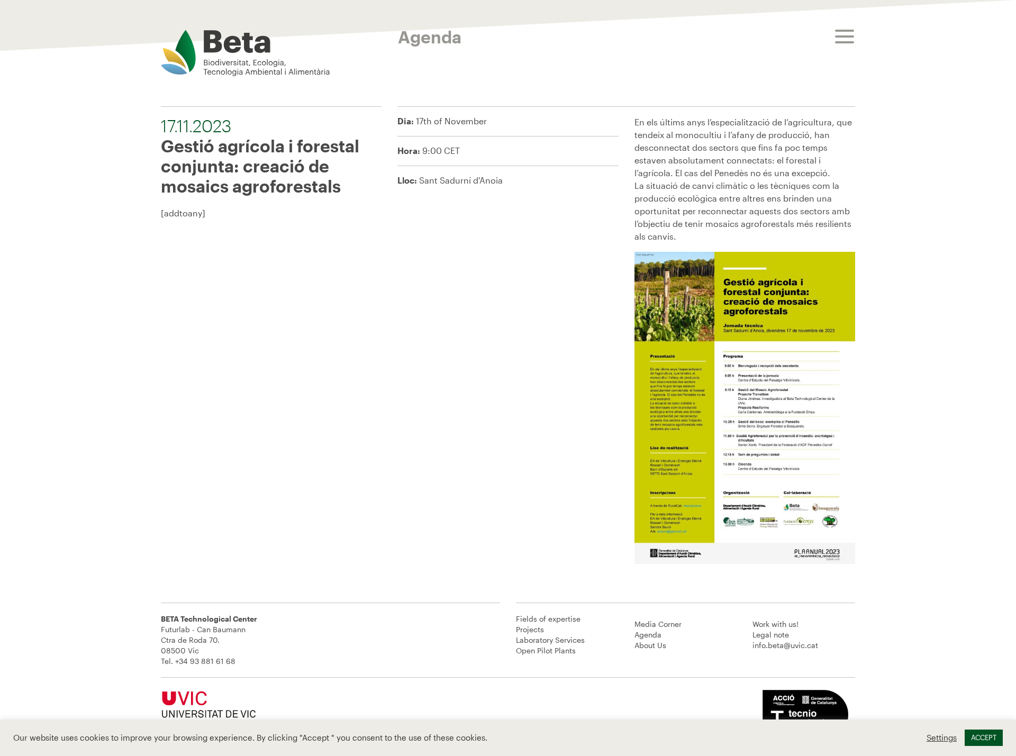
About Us (650, 645)
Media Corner (658, 624)
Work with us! (775, 624)
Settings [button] (942, 737)
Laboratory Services (550, 639)
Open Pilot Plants (546, 650)
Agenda (647, 634)
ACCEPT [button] (983, 737)
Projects (530, 629)
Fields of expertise (548, 618)
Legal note (770, 634)
